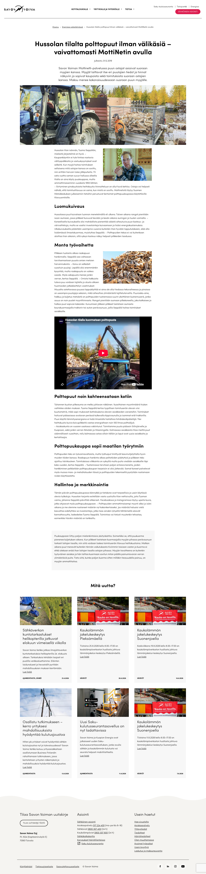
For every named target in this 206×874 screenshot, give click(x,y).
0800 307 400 (94, 828)
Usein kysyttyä (141, 847)
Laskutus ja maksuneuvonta (148, 850)
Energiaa (195, 6)
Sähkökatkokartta (86, 836)
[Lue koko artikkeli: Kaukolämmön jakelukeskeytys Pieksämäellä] (103, 640)
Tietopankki (182, 6)
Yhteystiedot (140, 828)
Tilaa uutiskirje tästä (34, 823)
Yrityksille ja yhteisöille (107, 9)
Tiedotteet (139, 832)
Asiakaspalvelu (142, 825)
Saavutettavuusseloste (67, 866)
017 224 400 (99, 825)
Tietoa (128, 9)
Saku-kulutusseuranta (163, 6)
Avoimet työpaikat (143, 843)
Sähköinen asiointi (188, 11)
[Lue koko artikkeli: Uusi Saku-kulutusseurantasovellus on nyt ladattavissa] (103, 733)
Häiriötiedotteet (142, 836)
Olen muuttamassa (144, 839)
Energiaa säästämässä (72, 27)
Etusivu (56, 27)
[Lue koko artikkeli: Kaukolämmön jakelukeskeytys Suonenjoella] (160, 640)
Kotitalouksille (79, 9)
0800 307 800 (101, 832)
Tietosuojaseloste (44, 866)
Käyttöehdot (26, 866)
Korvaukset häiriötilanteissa (91, 839)
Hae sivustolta (141, 821)
